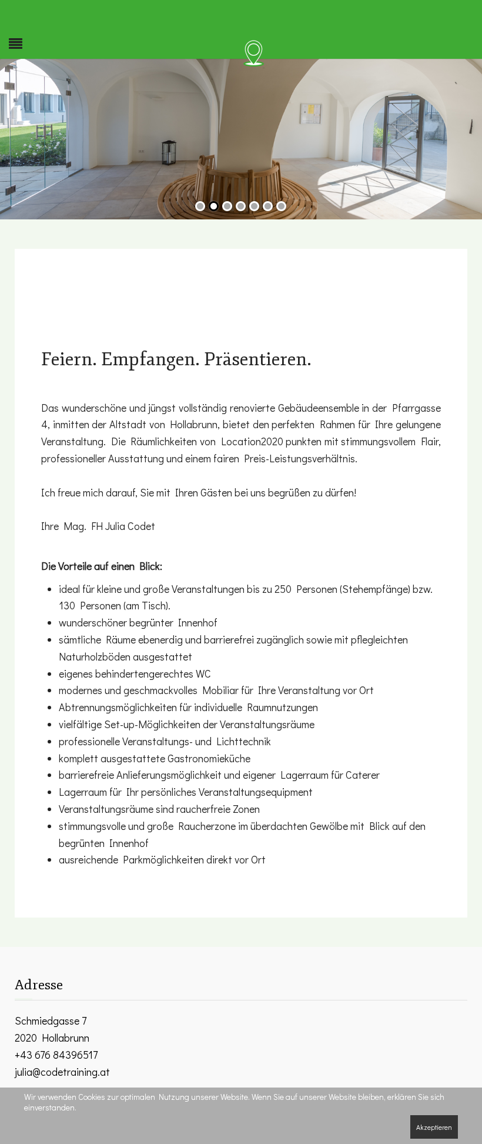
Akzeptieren (434, 1127)
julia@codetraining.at (62, 1072)
